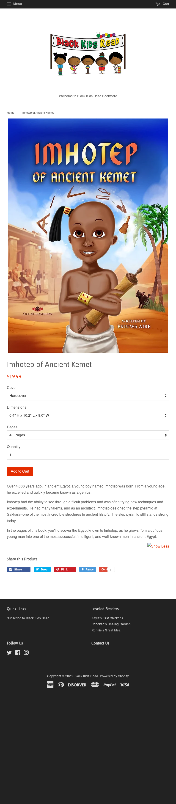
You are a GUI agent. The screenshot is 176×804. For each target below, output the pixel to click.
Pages (12, 427)
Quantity (13, 446)
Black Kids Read (86, 676)
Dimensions (16, 407)
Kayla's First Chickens (107, 618)
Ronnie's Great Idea (106, 630)
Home (10, 112)
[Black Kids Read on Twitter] (9, 653)
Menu (17, 3)
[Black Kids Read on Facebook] (17, 653)
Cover (12, 387)
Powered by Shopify (114, 676)
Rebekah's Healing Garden (111, 624)
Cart (165, 3)
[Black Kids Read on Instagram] (26, 653)
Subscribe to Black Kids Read (28, 618)
